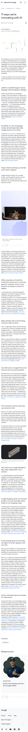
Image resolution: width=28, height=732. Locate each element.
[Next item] (7, 245)
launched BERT (11, 134)
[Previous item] (3, 245)
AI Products (5, 642)
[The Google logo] (4, 710)
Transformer (4, 108)
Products (18, 8)
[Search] (21, 2)
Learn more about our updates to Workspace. (13, 491)
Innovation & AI (10, 8)
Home (2, 8)
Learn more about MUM (11, 160)
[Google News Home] (10, 2)
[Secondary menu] (25, 2)
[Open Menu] (2, 2)
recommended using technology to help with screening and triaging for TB (13, 618)
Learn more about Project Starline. (14, 273)
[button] (26, 23)
